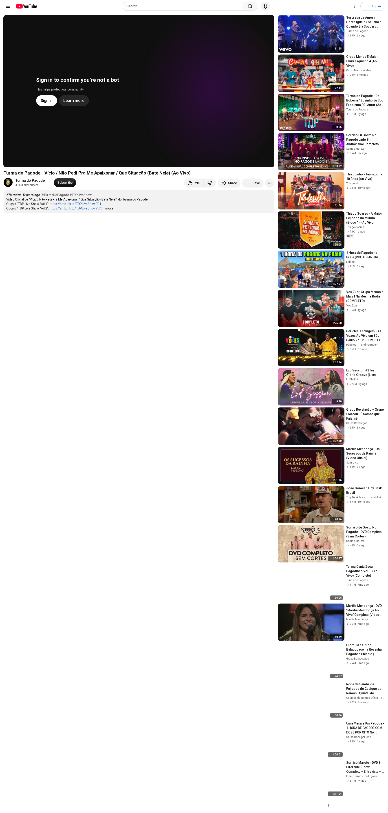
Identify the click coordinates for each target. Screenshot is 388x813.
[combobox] (184, 6)
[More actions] (269, 183)
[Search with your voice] (265, 6)
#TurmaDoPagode (55, 195)
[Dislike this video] (209, 183)
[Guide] (8, 6)
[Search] (250, 6)
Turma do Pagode (30, 180)
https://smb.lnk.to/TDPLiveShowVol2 (76, 208)
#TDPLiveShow (81, 195)
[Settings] (354, 6)
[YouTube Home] (26, 6)
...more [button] (108, 208)
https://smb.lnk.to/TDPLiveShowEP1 (75, 204)
